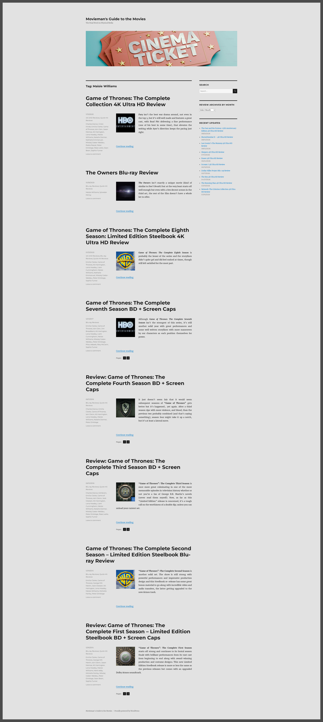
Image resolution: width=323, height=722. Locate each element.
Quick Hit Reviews (100, 258)
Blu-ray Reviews (92, 186)
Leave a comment (93, 154)
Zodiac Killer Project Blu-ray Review (215, 171)
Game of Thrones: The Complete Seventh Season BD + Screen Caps (131, 306)
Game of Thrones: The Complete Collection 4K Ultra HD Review (128, 101)
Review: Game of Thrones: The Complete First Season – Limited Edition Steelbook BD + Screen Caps (138, 631)
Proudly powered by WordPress (126, 711)
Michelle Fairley (92, 673)
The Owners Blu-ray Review (122, 173)
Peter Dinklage (99, 278)
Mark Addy (98, 670)
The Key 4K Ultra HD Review (212, 177)
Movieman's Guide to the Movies (116, 19)
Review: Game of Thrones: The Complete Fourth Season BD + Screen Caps (135, 383)
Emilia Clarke (97, 127)
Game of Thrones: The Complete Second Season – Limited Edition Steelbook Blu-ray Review (138, 554)
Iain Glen (98, 129)
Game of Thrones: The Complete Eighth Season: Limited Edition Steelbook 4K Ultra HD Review (137, 236)
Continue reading (124, 146)
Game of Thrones (99, 412)
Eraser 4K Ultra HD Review (212, 158)
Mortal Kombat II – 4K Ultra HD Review (217, 137)
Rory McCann (102, 344)
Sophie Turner (97, 150)
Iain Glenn (90, 414)
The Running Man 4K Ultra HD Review (216, 183)
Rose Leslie (98, 148)
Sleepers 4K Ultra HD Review (212, 152)
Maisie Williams (92, 192)
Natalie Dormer (100, 137)
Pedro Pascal (91, 145)
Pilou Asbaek (91, 344)
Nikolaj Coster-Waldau (95, 142)
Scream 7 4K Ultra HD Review (213, 164)
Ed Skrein (102, 493)
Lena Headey (91, 135)
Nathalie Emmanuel (94, 140)
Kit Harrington (99, 265)
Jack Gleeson (97, 586)
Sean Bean (98, 678)
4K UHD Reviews (93, 118)
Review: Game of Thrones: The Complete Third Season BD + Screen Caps (133, 467)
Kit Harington (98, 132)
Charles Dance (92, 124)
